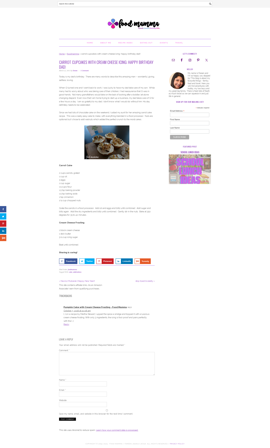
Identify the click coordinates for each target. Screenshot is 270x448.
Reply (66, 324)
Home (62, 54)
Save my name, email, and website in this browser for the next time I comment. (96, 414)
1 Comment (85, 71)
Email (62, 390)
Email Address (177, 111)
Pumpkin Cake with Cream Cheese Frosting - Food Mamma (95, 307)
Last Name (175, 128)
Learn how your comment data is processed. (117, 430)
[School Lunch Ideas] (190, 169)
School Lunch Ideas (190, 152)
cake (70, 272)
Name (62, 380)
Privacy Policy (177, 444)
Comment (64, 350)
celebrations (77, 272)
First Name (175, 119)
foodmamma (73, 54)
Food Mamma (135, 22)
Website (63, 400)
